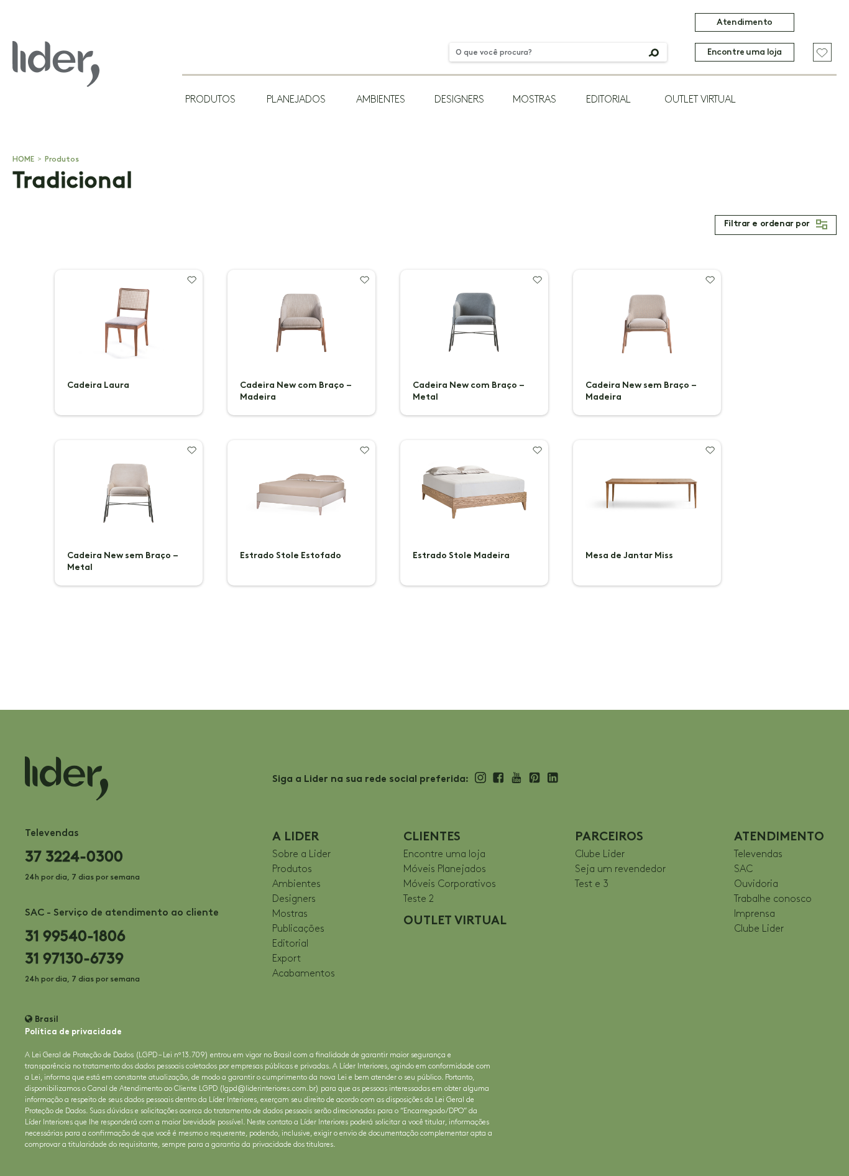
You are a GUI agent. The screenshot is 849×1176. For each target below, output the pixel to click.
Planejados (296, 99)
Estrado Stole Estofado (290, 555)
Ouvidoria (756, 884)
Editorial (608, 99)
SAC (743, 869)
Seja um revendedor (620, 869)
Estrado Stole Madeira (461, 555)
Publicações (298, 929)
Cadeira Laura (98, 385)
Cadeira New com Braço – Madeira (296, 391)
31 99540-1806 (75, 936)
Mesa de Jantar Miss (629, 555)
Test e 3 (591, 884)
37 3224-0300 (74, 856)
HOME (23, 159)
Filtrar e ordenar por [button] (767, 224)
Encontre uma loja (744, 52)
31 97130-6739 (74, 958)
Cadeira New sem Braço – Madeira (641, 391)
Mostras (534, 99)
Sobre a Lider (301, 854)
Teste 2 (418, 899)
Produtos (210, 99)
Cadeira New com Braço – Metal (469, 391)
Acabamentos (303, 973)
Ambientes (380, 99)
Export (286, 958)
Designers (459, 99)
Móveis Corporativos (449, 884)
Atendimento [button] (744, 22)
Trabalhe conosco (773, 899)
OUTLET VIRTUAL (700, 99)
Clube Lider (600, 854)
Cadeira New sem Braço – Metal (122, 561)
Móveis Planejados (444, 869)
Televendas (758, 854)
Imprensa (754, 914)
